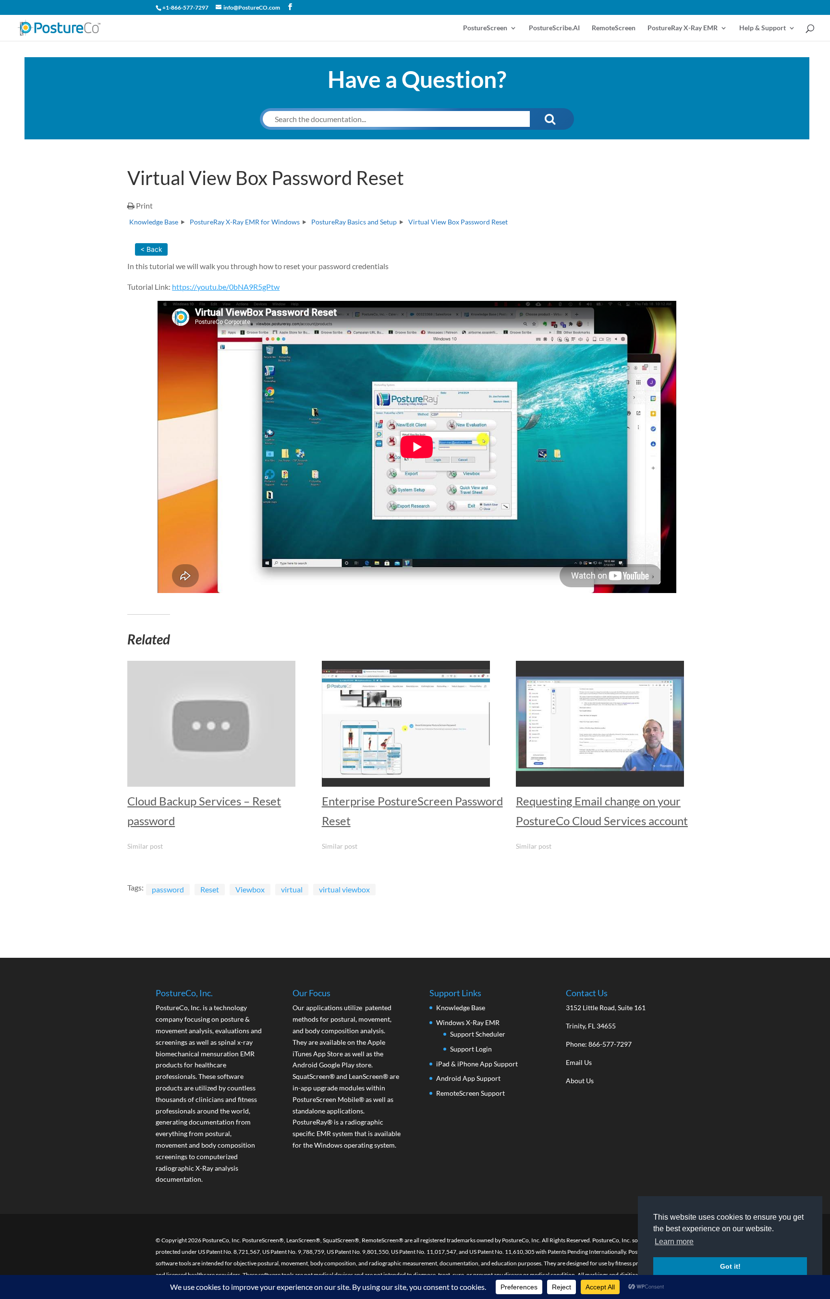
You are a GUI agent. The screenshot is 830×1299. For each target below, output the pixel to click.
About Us (580, 1080)
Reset (209, 889)
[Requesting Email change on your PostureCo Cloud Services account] (608, 724)
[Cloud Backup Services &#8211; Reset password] (219, 724)
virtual (292, 889)
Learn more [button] (674, 1241)
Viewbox (250, 889)
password (168, 889)
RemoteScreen (613, 28)
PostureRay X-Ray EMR (682, 28)
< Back (151, 249)
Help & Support (762, 28)
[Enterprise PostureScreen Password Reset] (414, 724)
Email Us (579, 1062)
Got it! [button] (730, 1266)
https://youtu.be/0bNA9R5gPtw (226, 286)
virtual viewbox (344, 889)
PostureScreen (485, 28)
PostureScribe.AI (554, 28)
